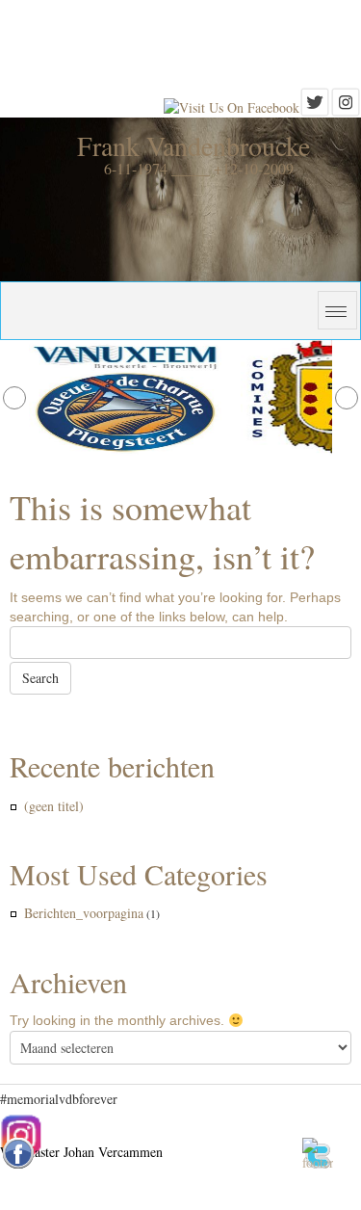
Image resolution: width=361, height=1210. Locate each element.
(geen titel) (54, 806)
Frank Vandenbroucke (193, 145)
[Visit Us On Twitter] (314, 107)
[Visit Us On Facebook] (231, 107)
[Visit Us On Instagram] (345, 107)
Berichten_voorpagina (83, 913)
